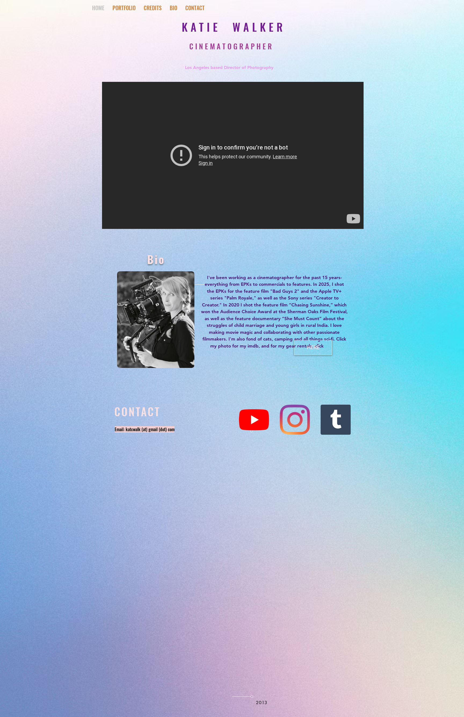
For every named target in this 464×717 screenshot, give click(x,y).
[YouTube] (254, 420)
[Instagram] (295, 420)
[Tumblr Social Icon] (336, 420)
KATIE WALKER (234, 27)
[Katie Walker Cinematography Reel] (233, 155)
